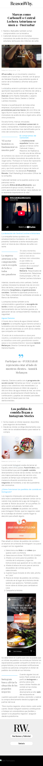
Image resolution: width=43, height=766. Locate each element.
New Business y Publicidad (21, 736)
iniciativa (7, 88)
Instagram (17, 465)
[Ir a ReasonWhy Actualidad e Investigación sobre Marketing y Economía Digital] (21, 3)
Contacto (21, 743)
